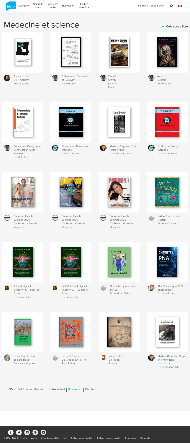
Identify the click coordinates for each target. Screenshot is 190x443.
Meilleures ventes (53, 6)
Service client (130, 438)
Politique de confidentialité (82, 438)
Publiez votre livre (84, 6)
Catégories (24, 5)
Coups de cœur (38, 6)
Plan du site (145, 438)
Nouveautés (68, 5)
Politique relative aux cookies (109, 438)
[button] (180, 6)
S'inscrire (143, 5)
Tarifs (65, 438)
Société (34, 438)
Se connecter (157, 5)
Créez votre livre (177, 26)
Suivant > (74, 389)
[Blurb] (10, 7)
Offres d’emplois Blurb (50, 438)
